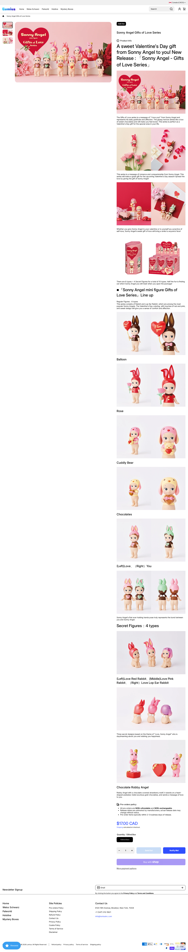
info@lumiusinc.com (103, 916)
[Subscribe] (182, 887)
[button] (184, 9)
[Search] (171, 9)
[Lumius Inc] (9, 9)
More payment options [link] (126, 868)
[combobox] (161, 9)
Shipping (120, 827)
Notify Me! (174, 850)
